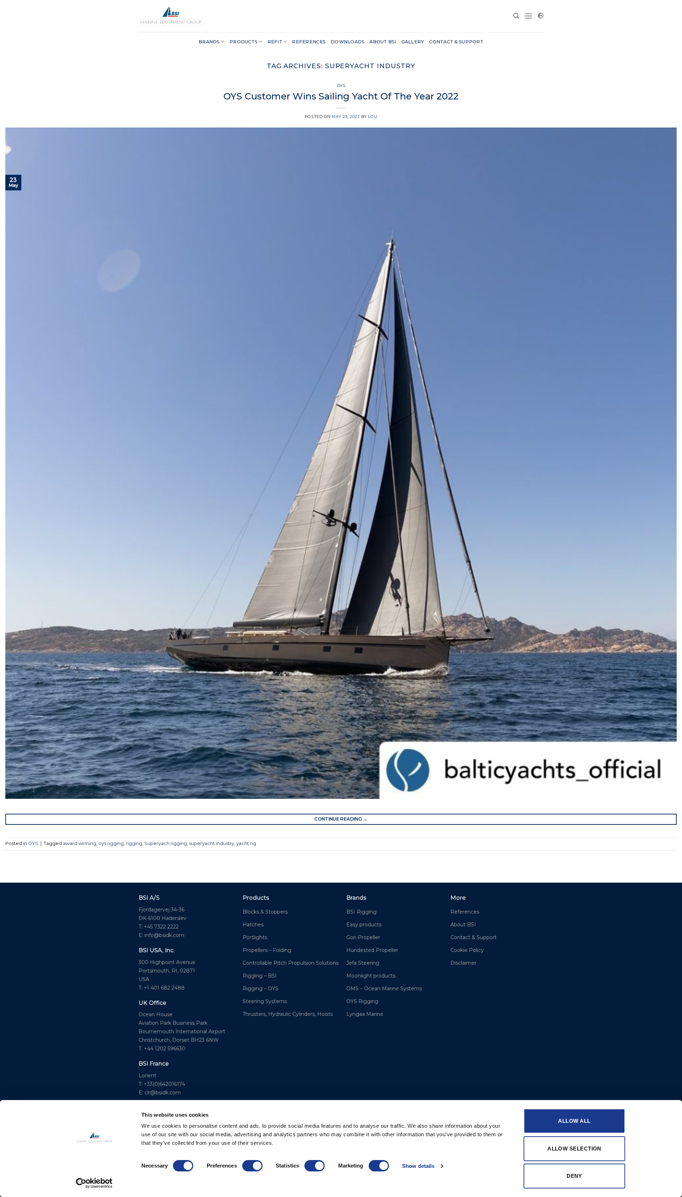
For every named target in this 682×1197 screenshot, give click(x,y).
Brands (209, 41)
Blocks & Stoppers (265, 912)
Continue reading (341, 819)
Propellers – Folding (267, 950)
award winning (79, 843)
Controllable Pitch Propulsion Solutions (291, 963)
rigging (134, 843)
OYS (341, 85)
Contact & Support (456, 41)
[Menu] (528, 16)
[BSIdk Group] (170, 15)
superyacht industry (211, 843)
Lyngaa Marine (364, 1014)
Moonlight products (370, 976)
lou (372, 116)
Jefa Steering (362, 963)
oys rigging (111, 843)
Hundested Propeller (372, 950)
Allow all (574, 1121)
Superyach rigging (165, 843)
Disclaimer (463, 963)
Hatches (253, 924)
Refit (274, 41)
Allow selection (574, 1148)
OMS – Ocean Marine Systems (384, 988)
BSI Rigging (361, 912)
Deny (574, 1176)
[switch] (252, 1165)
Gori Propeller (363, 937)
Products (243, 41)
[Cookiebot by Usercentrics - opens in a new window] (94, 1183)
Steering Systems (265, 1001)
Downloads (347, 41)
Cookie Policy (467, 950)
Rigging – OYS (260, 988)
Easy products (363, 924)
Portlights (255, 937)
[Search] (516, 16)
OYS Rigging (362, 1001)
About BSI (382, 41)
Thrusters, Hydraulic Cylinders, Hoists (288, 1014)
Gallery (412, 41)
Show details (418, 1166)
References (309, 41)
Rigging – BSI (260, 976)
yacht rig (246, 843)
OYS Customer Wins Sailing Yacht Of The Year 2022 (341, 96)
